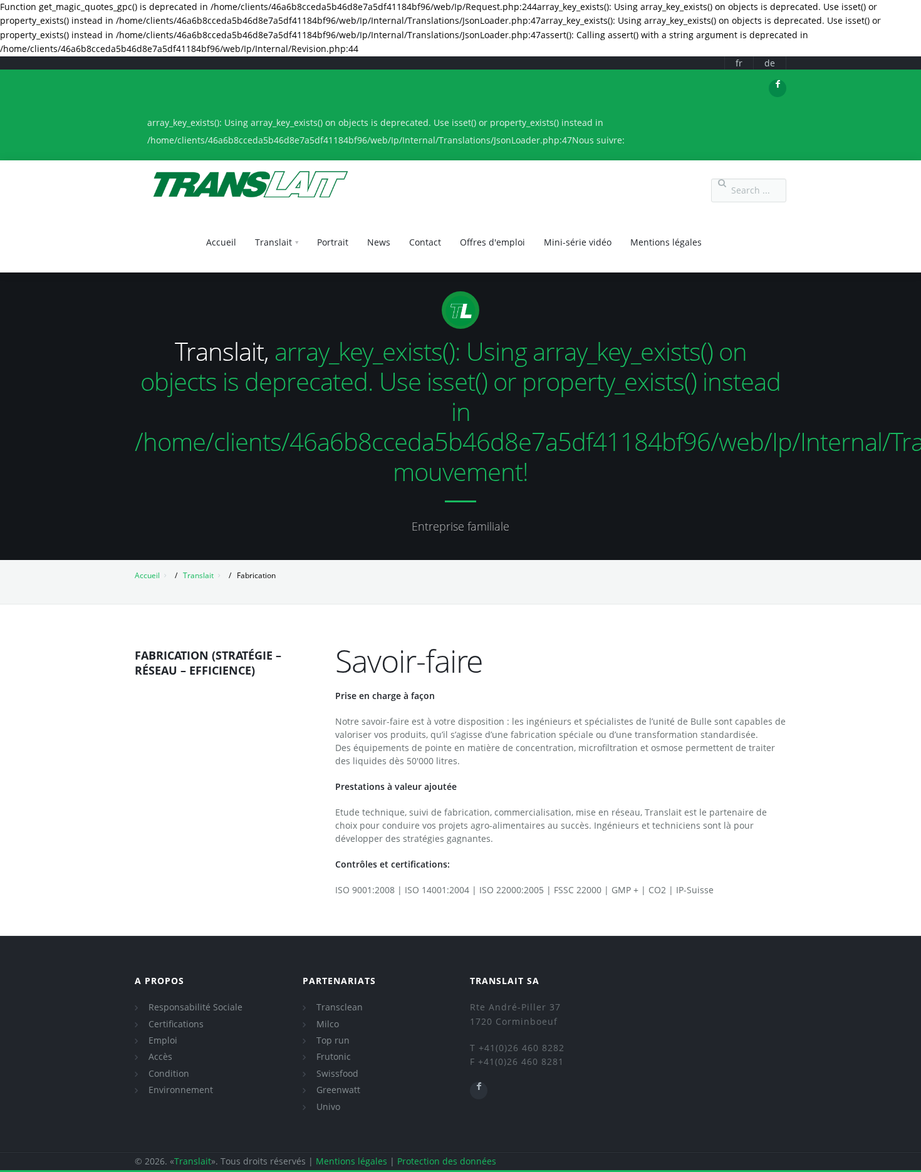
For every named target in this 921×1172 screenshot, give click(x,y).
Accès (160, 1056)
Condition (168, 1073)
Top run (333, 1040)
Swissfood (337, 1073)
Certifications (176, 1024)
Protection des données (446, 1161)
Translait (198, 575)
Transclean (339, 1007)
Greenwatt (338, 1090)
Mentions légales (351, 1161)
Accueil (147, 575)
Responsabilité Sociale (195, 1007)
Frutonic (333, 1056)
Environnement (180, 1090)
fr (739, 63)
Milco (327, 1024)
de (769, 63)
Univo (328, 1106)
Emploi (162, 1040)
